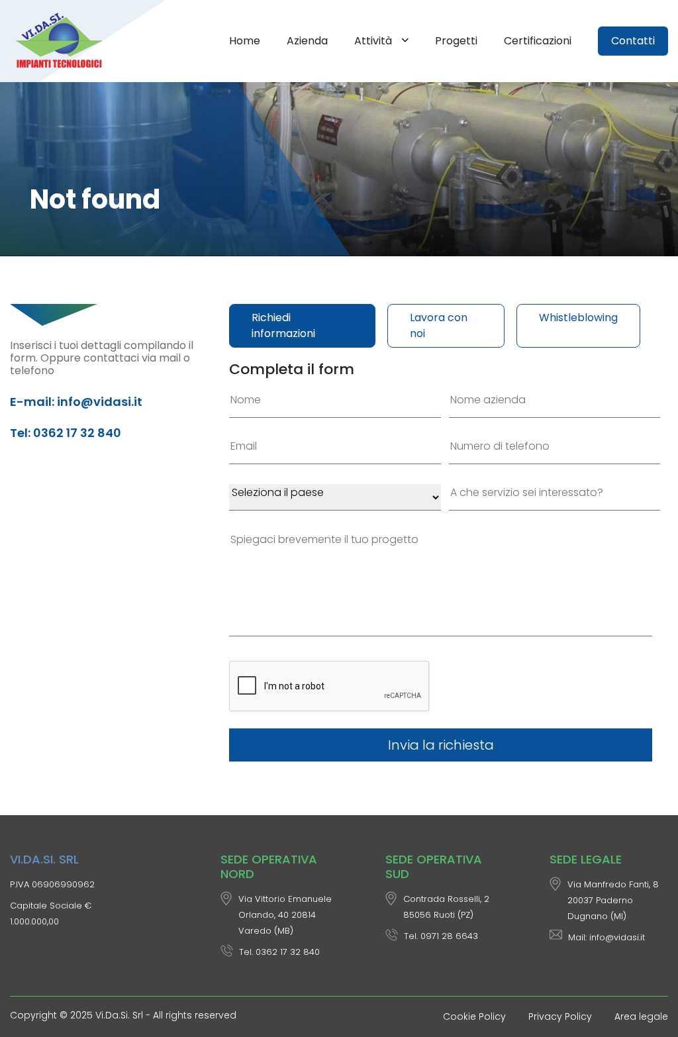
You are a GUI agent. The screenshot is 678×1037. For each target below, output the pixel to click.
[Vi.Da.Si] (61, 41)
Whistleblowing (578, 317)
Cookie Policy (474, 1016)
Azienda (307, 40)
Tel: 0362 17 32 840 (65, 432)
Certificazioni (537, 40)
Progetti (456, 40)
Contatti (633, 40)
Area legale (641, 1016)
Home (244, 40)
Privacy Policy (560, 1016)
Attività (374, 40)
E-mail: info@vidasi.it (76, 401)
